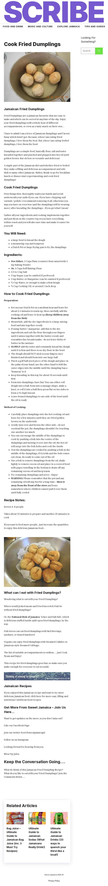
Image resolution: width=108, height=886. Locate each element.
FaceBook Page (21, 725)
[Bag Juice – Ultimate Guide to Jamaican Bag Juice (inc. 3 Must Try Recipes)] (15, 822)
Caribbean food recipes (28, 699)
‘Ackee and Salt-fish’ (50, 617)
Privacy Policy (54, 881)
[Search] (99, 51)
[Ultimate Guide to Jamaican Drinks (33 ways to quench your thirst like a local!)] (59, 822)
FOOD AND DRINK (13, 26)
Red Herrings (54, 631)
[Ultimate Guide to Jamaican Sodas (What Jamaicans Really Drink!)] (37, 822)
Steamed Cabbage (29, 645)
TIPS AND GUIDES (95, 26)
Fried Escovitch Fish (48, 606)
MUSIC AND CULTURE (40, 26)
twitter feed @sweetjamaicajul (29, 732)
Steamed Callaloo (55, 641)
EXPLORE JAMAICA (68, 26)
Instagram (23, 739)
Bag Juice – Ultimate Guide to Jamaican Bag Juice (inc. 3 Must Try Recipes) (15, 840)
